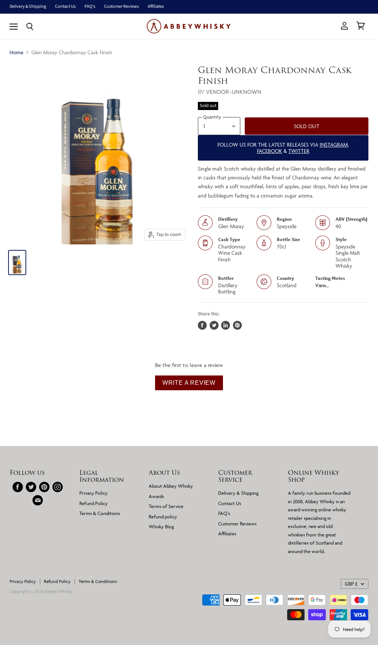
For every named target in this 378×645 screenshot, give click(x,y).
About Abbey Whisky (171, 486)
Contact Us (65, 6)
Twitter (298, 151)
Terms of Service (166, 506)
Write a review (189, 383)
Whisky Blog (161, 526)
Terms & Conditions (99, 513)
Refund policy (163, 516)
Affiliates (156, 6)
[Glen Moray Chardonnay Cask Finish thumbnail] (17, 262)
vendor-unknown (233, 91)
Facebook (269, 151)
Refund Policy (93, 503)
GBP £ (351, 584)
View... (322, 285)
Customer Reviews (121, 6)
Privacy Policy (93, 493)
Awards (156, 496)
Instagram (334, 144)
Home (16, 52)
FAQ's (90, 6)
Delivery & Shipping (28, 6)
